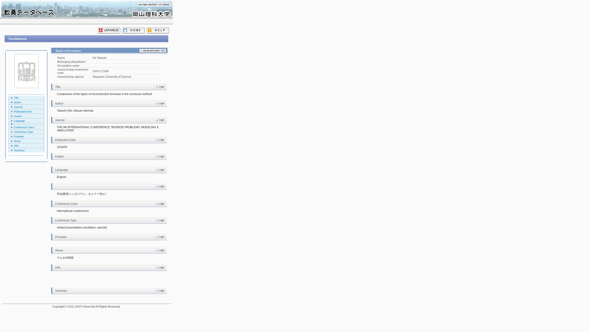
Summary (19, 150)
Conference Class (24, 127)
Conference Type (23, 131)
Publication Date (23, 111)
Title (16, 97)
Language (19, 120)
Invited (17, 116)
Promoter (19, 136)
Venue (17, 141)
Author (17, 102)
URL (16, 145)
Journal (18, 107)
